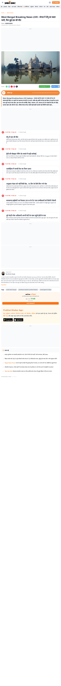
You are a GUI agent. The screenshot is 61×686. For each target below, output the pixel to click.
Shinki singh (9, 23)
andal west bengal (11, 289)
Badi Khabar (10, 12)
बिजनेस (36, 6)
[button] (30, 67)
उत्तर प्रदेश (14, 6)
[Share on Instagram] (14, 87)
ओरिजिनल (27, 6)
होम (1, 6)
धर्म (25, 313)
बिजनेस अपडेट (20, 313)
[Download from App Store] (18, 319)
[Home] (10, 2)
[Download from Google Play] (8, 319)
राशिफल (57, 6)
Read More (3, 284)
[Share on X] (17, 87)
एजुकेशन (32, 6)
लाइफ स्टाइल (52, 6)
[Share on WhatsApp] (7, 87)
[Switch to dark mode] (50, 2)
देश (4, 313)
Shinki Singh (22, 132)
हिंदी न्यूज (5, 316)
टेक (44, 6)
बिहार (9, 6)
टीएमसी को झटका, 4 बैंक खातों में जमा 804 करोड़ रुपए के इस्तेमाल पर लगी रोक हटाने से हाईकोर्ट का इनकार (29, 367)
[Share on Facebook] (9, 87)
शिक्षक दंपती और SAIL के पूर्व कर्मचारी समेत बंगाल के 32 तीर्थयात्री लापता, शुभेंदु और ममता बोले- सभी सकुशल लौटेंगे (31, 358)
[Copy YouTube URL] (12, 87)
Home (2, 12)
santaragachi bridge (45, 289)
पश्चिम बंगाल (19, 6)
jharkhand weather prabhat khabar (28, 289)
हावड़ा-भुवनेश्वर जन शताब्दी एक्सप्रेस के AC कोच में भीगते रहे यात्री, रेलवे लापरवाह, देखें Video (26, 354)
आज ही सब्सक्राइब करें (30, 303)
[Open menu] (2, 2)
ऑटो (47, 6)
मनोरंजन (41, 6)
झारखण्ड (5, 6)
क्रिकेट (29, 313)
